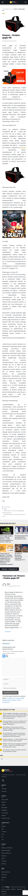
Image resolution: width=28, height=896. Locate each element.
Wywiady (4, 855)
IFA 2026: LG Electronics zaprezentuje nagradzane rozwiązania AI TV (20, 556)
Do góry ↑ (4, 893)
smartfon (23, 147)
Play (3, 829)
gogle (5, 508)
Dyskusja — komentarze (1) (9, 569)
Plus (3, 834)
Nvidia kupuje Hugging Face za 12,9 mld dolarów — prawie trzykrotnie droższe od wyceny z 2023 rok (6, 539)
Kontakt (8, 889)
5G (2, 837)
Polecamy (4, 791)
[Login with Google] (7, 656)
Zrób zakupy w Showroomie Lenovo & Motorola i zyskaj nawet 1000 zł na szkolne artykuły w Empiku (14, 728)
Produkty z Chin (6, 818)
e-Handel (4, 861)
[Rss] (3, 780)
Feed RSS (4, 891)
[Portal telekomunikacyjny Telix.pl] (14, 2)
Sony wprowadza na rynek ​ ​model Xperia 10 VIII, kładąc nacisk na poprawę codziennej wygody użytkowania (15, 722)
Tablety (3, 805)
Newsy (8, 507)
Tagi (25, 889)
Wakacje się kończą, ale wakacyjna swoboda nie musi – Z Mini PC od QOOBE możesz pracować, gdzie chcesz (15, 745)
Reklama (4, 863)
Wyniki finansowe (6, 850)
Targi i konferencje (6, 853)
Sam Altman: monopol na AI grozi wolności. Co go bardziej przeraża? (14, 750)
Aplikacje (4, 877)
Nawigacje (4, 810)
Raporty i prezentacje (7, 847)
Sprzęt (4, 796)
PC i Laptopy (5, 812)
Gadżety (4, 815)
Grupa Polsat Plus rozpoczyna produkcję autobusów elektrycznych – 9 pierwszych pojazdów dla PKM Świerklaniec (14, 735)
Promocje (4, 788)
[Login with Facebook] (3, 656)
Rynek (4, 844)
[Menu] (2, 2)
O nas (3, 889)
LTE (2, 839)
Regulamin (19, 889)
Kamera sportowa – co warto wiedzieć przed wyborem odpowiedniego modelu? (15, 740)
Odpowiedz (8, 631)
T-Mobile (4, 831)
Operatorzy (5, 822)
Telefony (4, 802)
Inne (11, 9)
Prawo (3, 858)
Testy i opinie (5, 799)
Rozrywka (4, 874)
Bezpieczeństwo (6, 872)
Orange (3, 826)
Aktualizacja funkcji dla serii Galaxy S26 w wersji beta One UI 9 (21, 537)
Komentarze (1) (6, 643)
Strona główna (5, 9)
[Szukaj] (25, 2)
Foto (3, 880)
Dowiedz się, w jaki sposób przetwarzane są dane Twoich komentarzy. (13, 700)
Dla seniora (4, 807)
